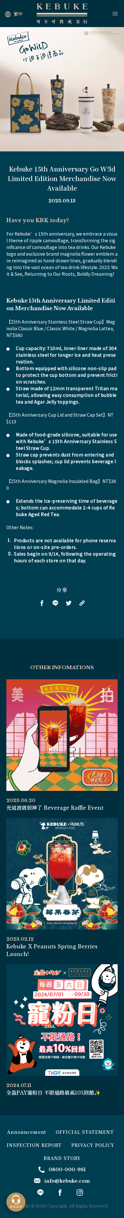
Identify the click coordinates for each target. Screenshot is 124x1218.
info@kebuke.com (67, 1181)
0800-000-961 (67, 1169)
